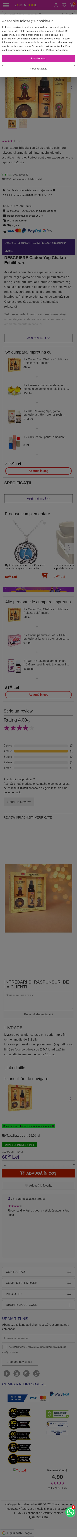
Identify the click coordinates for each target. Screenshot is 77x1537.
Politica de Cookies (57, 49)
